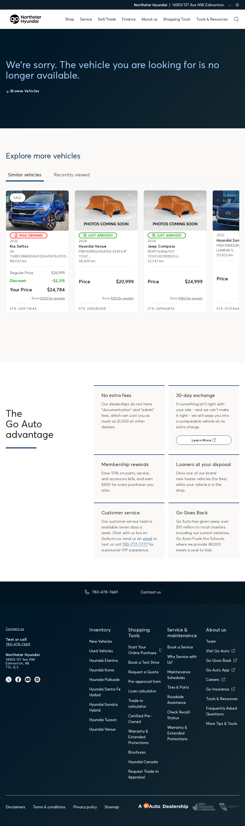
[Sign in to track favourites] (62, 196)
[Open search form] (236, 19)
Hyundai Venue (102, 729)
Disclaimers (15, 806)
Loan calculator (142, 691)
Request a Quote (143, 671)
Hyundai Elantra (103, 660)
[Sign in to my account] (237, 5)
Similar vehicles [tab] (24, 175)
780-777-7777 (135, 544)
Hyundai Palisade (104, 679)
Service (86, 19)
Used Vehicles (101, 650)
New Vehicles (100, 641)
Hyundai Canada (143, 761)
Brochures (137, 752)
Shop (69, 19)
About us (149, 19)
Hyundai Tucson (103, 719)
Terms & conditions (49, 806)
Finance (129, 19)
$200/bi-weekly (52, 298)
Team (211, 641)
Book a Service (180, 647)
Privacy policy (85, 806)
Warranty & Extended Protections (138, 737)
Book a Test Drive (143, 662)
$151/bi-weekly (122, 298)
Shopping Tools (176, 19)
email (147, 538)
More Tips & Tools (221, 723)
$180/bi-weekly (190, 298)
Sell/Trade (107, 19)
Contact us (15, 629)
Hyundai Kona (101, 670)
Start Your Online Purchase (142, 650)
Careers (212, 679)
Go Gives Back (218, 660)
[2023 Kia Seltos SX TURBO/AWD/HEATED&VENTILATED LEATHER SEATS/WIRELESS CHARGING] (37, 210)
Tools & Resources (212, 19)
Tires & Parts (178, 687)
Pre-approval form (144, 681)
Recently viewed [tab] (72, 175)
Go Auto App (217, 670)
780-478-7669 (18, 644)
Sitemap (112, 806)
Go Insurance (217, 689)
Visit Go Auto (217, 650)
